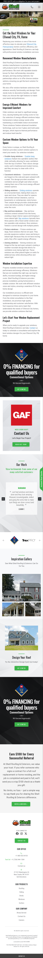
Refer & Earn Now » (21, 804)
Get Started (21, 389)
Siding (21, 892)
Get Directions (21, 877)
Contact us (21, 866)
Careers (21, 920)
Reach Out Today (21, 444)
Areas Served (21, 913)
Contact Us (21, 841)
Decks (21, 896)
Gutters (21, 903)
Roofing (21, 888)
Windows (21, 899)
